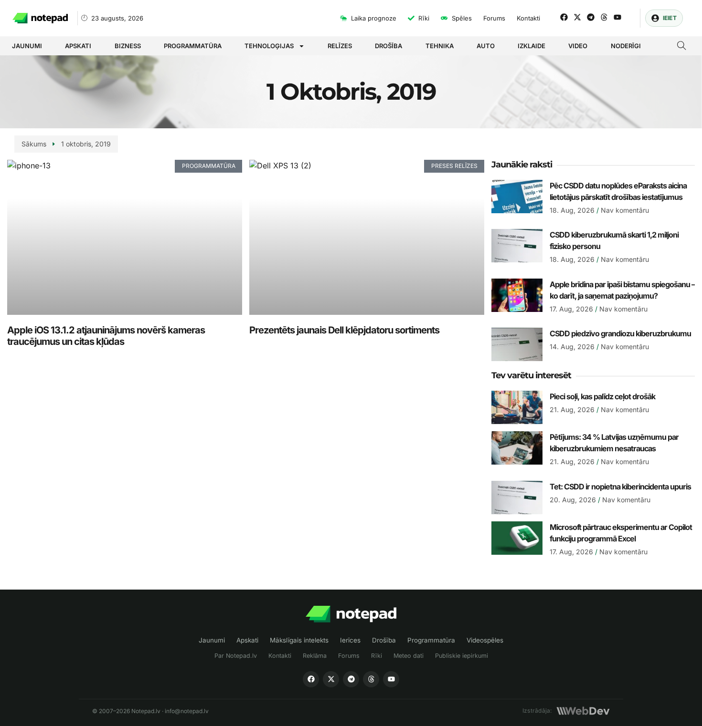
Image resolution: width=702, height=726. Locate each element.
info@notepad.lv (187, 711)
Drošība (388, 46)
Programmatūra (193, 46)
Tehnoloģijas (269, 46)
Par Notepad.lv (235, 655)
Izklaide (531, 46)
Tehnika (439, 46)
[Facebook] (564, 17)
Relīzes (340, 46)
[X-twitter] (577, 17)
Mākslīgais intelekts (299, 640)
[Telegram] (591, 17)
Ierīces (350, 640)
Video (577, 46)
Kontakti (279, 655)
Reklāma (315, 655)
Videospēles (485, 640)
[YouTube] (391, 679)
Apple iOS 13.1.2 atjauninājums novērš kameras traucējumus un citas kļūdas (106, 335)
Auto (486, 46)
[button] (681, 47)
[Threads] (604, 17)
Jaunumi (27, 46)
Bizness (128, 46)
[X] (331, 679)
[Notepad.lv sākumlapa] (351, 614)
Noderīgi (626, 46)
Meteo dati (409, 655)
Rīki (376, 655)
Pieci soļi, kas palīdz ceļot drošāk (602, 396)
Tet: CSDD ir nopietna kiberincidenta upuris (620, 486)
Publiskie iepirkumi (461, 655)
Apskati (78, 46)
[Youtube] (617, 17)
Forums (349, 655)
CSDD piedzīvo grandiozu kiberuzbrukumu (620, 333)
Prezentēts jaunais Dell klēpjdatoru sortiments (344, 330)
